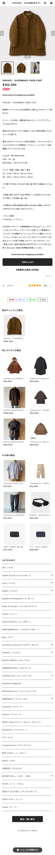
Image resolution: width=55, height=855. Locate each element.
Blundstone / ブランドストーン (15, 730)
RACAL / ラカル (8, 761)
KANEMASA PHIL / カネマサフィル (16, 668)
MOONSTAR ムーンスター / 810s (16, 776)
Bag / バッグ (7, 637)
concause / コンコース (12, 707)
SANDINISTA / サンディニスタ (14, 699)
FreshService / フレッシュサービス (17, 676)
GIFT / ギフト (7, 568)
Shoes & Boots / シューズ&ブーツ (16, 622)
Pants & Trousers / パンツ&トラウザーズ (19, 606)
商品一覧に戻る (27, 819)
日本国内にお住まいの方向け (27, 270)
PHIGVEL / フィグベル (11, 653)
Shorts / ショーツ (9, 614)
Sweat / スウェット (10, 591)
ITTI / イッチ (7, 737)
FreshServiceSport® (11, 683)
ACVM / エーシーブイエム (13, 784)
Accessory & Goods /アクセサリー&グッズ (20, 645)
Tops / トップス (8, 583)
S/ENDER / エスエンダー (12, 768)
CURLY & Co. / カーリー (12, 799)
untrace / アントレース (11, 714)
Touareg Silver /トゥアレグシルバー (17, 745)
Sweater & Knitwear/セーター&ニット (18, 599)
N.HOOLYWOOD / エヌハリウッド (16, 660)
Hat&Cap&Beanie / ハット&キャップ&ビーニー (21, 629)
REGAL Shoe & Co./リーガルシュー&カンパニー (22, 722)
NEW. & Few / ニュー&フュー (14, 753)
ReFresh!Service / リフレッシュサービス (19, 691)
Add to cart (27, 262)
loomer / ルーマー (10, 807)
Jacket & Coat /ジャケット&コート (16, 575)
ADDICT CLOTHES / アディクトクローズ (19, 791)
